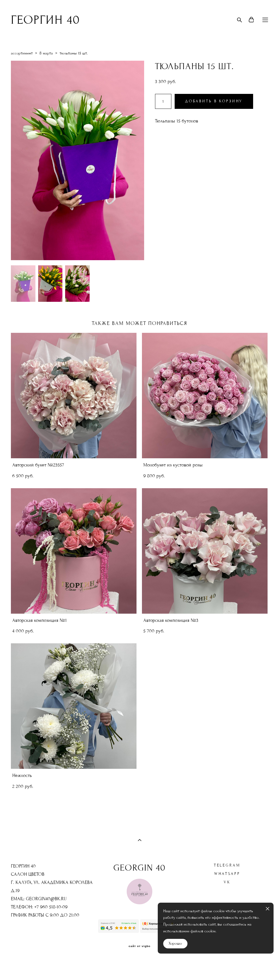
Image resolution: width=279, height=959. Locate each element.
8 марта (46, 53)
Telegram (227, 865)
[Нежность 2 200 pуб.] (74, 706)
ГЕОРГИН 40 (45, 20)
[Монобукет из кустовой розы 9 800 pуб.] (205, 395)
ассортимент (22, 53)
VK (227, 882)
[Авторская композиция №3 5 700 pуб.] (205, 551)
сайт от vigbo (139, 946)
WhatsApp (227, 873)
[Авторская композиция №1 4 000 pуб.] (74, 551)
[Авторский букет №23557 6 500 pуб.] (74, 395)
